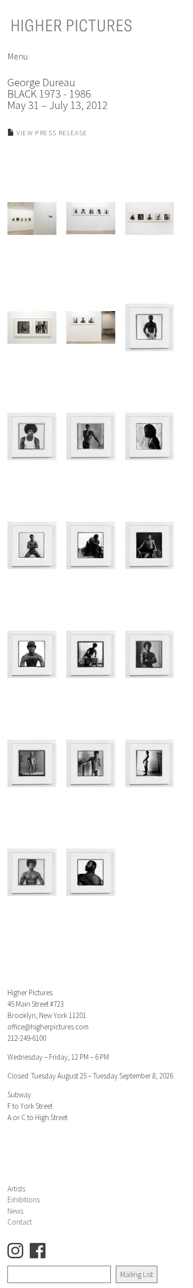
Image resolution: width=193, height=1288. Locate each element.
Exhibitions (23, 1199)
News (15, 1211)
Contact (19, 1222)
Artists (16, 1188)
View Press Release (51, 132)
